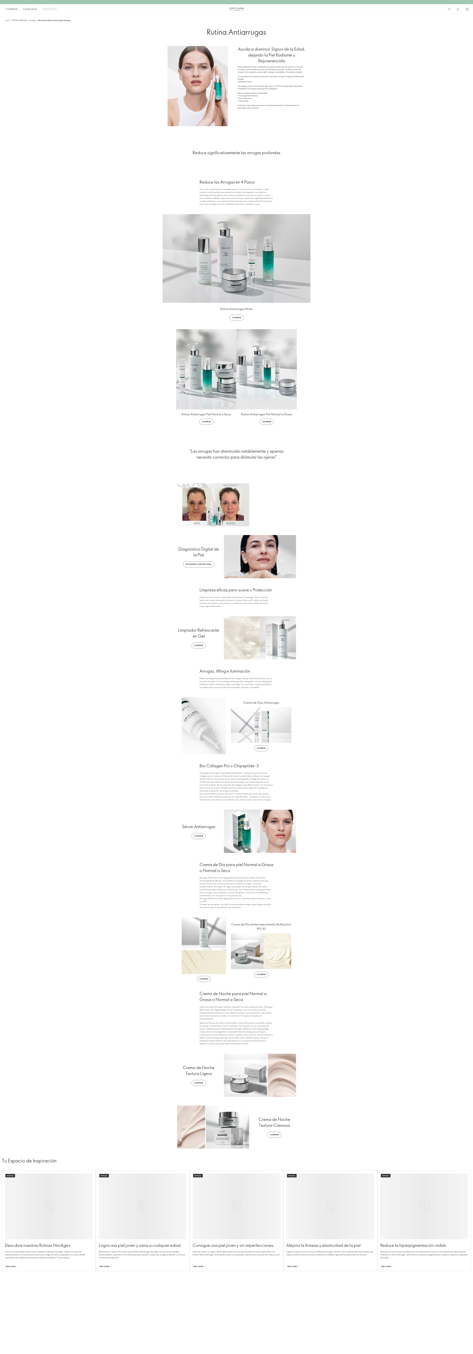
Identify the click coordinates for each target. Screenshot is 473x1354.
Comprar (236, 317)
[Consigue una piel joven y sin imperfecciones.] (236, 1220)
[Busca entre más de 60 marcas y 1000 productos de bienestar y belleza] (449, 9)
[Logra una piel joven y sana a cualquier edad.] (142, 1220)
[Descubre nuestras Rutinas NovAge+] (49, 1220)
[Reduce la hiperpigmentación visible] (424, 1220)
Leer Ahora (11, 1266)
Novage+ (32, 20)
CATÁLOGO (30, 9)
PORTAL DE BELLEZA (19, 20)
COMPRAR (12, 9)
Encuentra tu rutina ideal (199, 564)
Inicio (8, 20)
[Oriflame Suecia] (236, 9)
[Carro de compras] (467, 9)
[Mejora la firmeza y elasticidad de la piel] (330, 1220)
